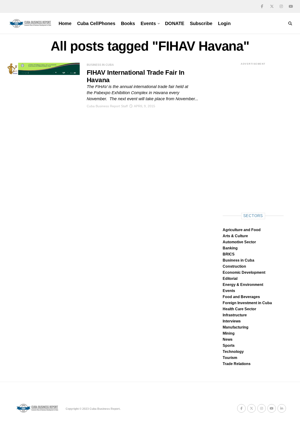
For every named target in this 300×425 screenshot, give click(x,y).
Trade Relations (237, 364)
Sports (229, 345)
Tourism (230, 358)
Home (65, 23)
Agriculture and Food (242, 230)
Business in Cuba (238, 260)
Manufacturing (235, 327)
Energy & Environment (243, 285)
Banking (230, 248)
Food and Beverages (241, 297)
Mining (229, 333)
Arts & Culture (235, 236)
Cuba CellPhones (96, 23)
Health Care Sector (239, 309)
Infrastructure (235, 315)
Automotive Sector (239, 242)
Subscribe (201, 23)
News (227, 339)
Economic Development (244, 272)
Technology (233, 352)
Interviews (232, 321)
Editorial (230, 279)
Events (148, 23)
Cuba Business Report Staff (107, 106)
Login (224, 23)
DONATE (174, 23)
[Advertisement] (253, 136)
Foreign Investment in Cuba (247, 303)
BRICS (229, 254)
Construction (234, 266)
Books (128, 23)
